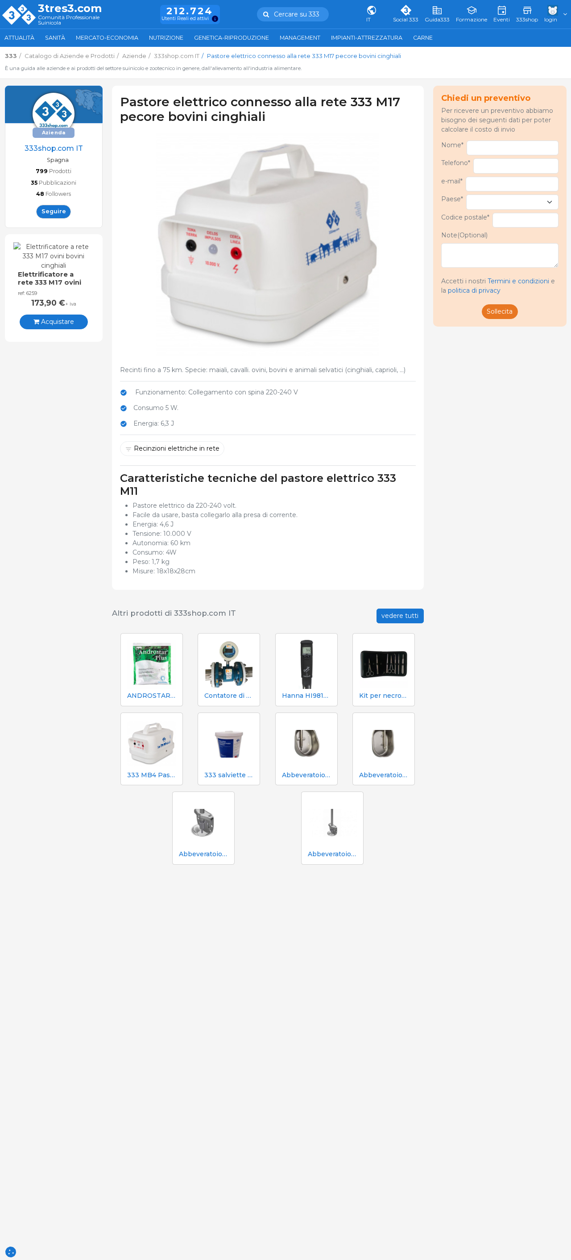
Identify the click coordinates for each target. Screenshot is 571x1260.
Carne (423, 37)
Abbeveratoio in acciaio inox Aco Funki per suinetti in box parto (203, 854)
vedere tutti (399, 616)
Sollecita (500, 311)
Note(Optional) (464, 235)
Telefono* (455, 163)
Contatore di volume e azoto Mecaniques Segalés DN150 (228, 696)
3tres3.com (70, 8)
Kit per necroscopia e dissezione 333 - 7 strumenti (383, 696)
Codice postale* (465, 217)
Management (300, 37)
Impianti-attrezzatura (366, 37)
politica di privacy (474, 290)
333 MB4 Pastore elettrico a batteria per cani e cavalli (151, 775)
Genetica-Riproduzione (231, 37)
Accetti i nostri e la (498, 285)
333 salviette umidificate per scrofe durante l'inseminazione (228, 775)
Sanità (55, 37)
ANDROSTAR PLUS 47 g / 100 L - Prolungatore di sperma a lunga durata (151, 696)
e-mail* (452, 181)
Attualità (19, 37)
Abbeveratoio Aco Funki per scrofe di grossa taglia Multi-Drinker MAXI (306, 775)
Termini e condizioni (518, 281)
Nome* (452, 145)
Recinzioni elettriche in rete (176, 448)
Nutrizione (166, 37)
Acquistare (56, 322)
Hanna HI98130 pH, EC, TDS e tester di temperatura (306, 696)
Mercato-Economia (107, 37)
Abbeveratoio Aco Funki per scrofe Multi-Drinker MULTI (383, 775)
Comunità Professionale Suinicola (68, 20)
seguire (53, 211)
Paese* (452, 199)
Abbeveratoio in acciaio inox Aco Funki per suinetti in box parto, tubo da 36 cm (332, 854)
